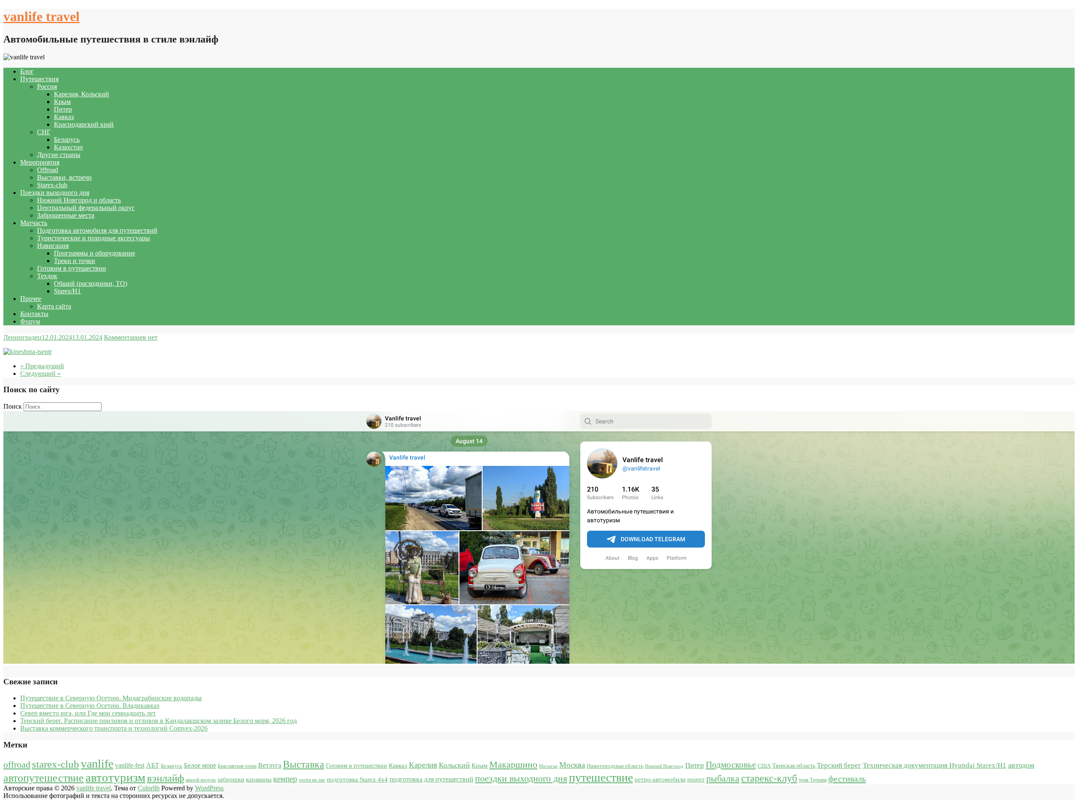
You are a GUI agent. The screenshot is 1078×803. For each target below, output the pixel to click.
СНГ (44, 132)
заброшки (230, 779)
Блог (27, 71)
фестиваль (847, 778)
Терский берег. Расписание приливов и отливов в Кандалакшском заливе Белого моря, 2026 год (158, 720)
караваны (259, 779)
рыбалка (722, 779)
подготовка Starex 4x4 (357, 779)
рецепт (695, 779)
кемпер (285, 778)
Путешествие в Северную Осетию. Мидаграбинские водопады (111, 698)
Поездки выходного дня (54, 192)
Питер (63, 109)
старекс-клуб (769, 778)
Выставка (303, 764)
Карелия (423, 764)
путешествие (601, 777)
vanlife (97, 763)
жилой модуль (201, 780)
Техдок (47, 275)
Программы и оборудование (94, 253)
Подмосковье (731, 765)
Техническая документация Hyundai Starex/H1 (934, 765)
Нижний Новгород (664, 766)
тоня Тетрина (813, 780)
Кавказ (64, 116)
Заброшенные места (65, 215)
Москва (572, 764)
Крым (62, 101)
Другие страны (58, 154)
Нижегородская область (615, 766)
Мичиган (548, 766)
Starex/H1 (67, 291)
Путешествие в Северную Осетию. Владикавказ (89, 705)
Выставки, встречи (64, 177)
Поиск (12, 406)
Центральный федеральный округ (86, 207)
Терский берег (839, 765)
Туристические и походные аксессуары (93, 238)
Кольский (454, 765)
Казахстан (68, 147)
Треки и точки (74, 260)
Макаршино (513, 764)
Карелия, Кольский (81, 94)
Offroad (47, 169)
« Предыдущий (42, 366)
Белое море (200, 765)
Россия (47, 86)
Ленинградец (22, 337)
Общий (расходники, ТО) (90, 283)
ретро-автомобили (660, 779)
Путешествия (39, 78)
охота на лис (312, 780)
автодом (1021, 765)
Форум (30, 321)
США (764, 766)
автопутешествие (43, 777)
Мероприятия (39, 162)
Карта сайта (54, 306)
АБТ (152, 765)
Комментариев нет (130, 337)
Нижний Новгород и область (79, 200)
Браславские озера (237, 766)
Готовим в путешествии (71, 268)
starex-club (55, 764)
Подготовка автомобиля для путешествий (97, 230)
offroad (16, 765)
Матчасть (33, 222)
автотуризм (115, 777)
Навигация (53, 245)
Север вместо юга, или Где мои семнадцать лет (88, 713)
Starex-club (52, 185)
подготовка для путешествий (431, 779)
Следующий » (40, 373)
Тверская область (793, 766)
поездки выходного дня (521, 778)
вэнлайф (165, 778)
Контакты (34, 313)
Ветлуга (269, 765)
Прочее (30, 298)
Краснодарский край (84, 124)
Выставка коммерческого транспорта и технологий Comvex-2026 (114, 728)
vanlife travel (41, 16)
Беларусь (67, 139)
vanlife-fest (129, 765)
